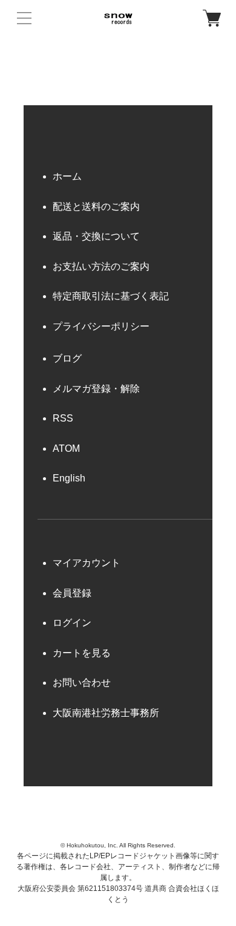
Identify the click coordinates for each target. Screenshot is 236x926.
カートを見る (82, 653)
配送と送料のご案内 (96, 206)
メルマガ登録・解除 (96, 388)
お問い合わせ (82, 682)
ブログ (67, 358)
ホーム (67, 176)
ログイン (72, 623)
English (69, 478)
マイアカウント (86, 563)
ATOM (66, 448)
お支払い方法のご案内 (101, 266)
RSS (63, 418)
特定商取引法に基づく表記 (111, 296)
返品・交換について (96, 236)
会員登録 (72, 593)
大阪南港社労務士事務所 (106, 713)
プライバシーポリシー (101, 326)
